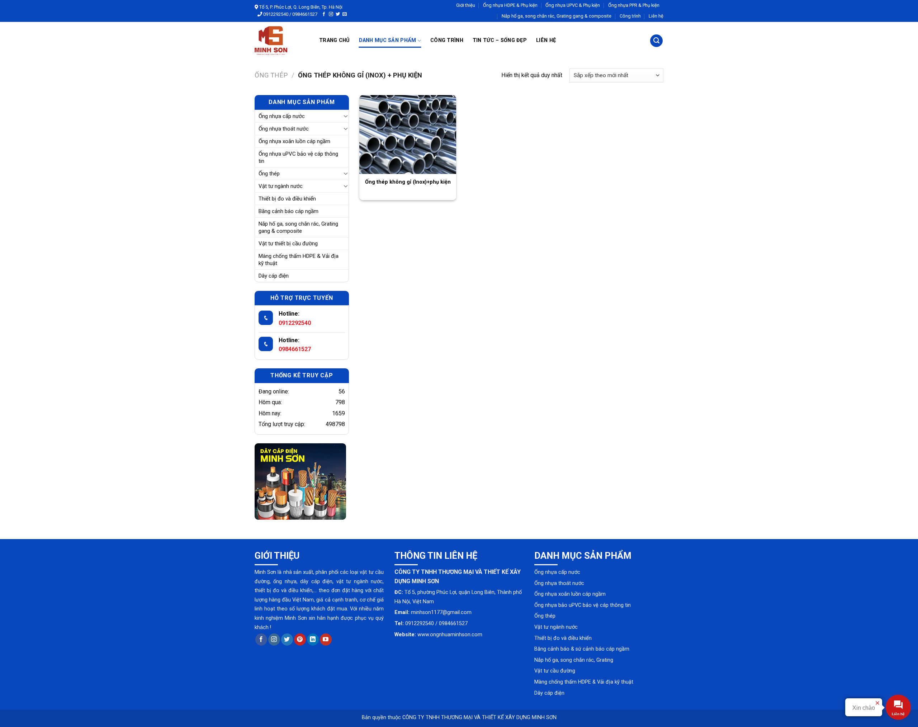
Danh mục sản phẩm (387, 40)
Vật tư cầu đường (554, 671)
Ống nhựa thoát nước (284, 129)
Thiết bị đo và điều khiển (287, 198)
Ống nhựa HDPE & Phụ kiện (510, 5)
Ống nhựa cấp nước (282, 116)
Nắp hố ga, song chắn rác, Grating (573, 660)
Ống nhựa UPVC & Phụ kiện (572, 5)
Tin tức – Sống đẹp (500, 40)
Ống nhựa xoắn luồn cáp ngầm (294, 141)
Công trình (630, 16)
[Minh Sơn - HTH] (281, 40)
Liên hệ (656, 16)
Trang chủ (334, 40)
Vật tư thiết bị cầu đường (288, 243)
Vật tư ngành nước (281, 186)
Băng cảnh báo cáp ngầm (288, 211)
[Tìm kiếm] (656, 40)
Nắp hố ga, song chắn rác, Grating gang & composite (556, 16)
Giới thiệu (465, 5)
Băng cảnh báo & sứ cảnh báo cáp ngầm (581, 649)
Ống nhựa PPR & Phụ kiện (633, 5)
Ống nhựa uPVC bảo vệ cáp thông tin (298, 157)
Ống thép (271, 75)
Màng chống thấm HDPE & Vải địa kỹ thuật (299, 259)
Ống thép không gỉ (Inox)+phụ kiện (408, 182)
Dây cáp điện (274, 276)
